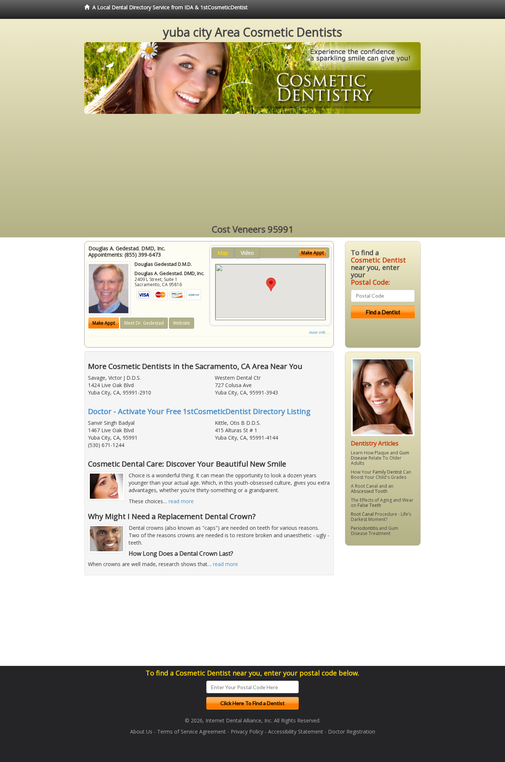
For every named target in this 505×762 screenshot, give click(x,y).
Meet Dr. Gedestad (144, 323)
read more (181, 501)
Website (181, 323)
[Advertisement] (252, 169)
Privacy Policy (247, 731)
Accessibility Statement (295, 731)
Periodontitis (364, 528)
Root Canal (362, 514)
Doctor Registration (351, 731)
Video (247, 252)
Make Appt (103, 323)
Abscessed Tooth (369, 491)
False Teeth (369, 505)
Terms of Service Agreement (191, 731)
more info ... (319, 332)
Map (222, 252)
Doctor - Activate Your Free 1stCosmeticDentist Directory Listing (199, 411)
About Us (141, 731)
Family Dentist (387, 472)
